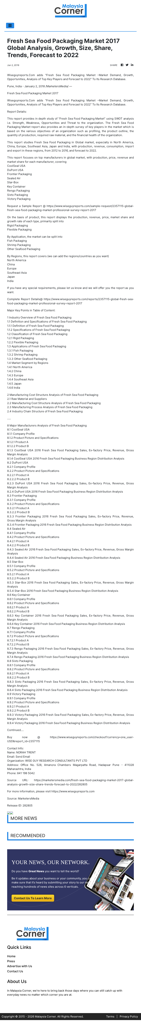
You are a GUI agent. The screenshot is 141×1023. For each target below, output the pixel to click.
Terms (110, 1016)
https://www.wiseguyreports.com (73, 791)
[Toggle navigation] (10, 25)
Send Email (23, 756)
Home (11, 956)
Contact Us (15, 971)
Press (11, 961)
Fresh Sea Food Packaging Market (81, 118)
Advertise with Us (19, 966)
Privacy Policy (129, 1016)
